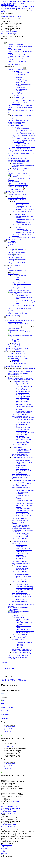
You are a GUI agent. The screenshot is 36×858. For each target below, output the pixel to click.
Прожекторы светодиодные (17, 270)
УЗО (13, 117)
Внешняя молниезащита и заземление (20, 371)
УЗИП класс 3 (20, 647)
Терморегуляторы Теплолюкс (25, 232)
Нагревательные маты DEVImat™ (22, 203)
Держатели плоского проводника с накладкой (23, 393)
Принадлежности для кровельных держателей (23, 438)
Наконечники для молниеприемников (22, 552)
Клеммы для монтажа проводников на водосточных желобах (25, 497)
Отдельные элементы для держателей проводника (23, 403)
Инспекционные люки (19, 479)
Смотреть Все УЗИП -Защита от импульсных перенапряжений (22, 635)
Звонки (13, 241)
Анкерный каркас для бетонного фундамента (23, 459)
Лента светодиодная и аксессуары (19, 269)
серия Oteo (19, 92)
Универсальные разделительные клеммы (23, 578)
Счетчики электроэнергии (16, 54)
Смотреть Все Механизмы (16, 252)
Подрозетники (12, 63)
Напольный (15, 361)
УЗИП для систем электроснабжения (18, 638)
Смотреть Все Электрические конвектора (21, 365)
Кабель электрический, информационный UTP (19, 320)
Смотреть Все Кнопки (15, 257)
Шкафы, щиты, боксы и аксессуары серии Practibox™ (25, 132)
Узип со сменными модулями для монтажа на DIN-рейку (25, 631)
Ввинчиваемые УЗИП (22, 619)
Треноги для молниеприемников (22, 559)
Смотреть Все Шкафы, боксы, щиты (23, 135)
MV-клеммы (19, 493)
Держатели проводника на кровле (24, 417)
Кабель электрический (15, 322)
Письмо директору (22, 10)
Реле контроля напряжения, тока (18, 56)
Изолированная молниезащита (23, 457)
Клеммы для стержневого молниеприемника (24, 501)
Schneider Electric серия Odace (25, 99)
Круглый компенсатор (23, 525)
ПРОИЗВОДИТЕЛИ (7, 5)
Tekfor (16, 137)
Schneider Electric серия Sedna (25, 100)
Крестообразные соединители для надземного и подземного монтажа (25, 505)
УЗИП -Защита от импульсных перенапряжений (18, 373)
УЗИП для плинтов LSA (23, 629)
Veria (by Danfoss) (19, 214)
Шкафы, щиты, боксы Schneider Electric (22, 144)
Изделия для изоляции (15, 64)
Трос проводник (21, 569)
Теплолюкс (17, 227)
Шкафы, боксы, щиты (15, 49)
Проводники (18, 565)
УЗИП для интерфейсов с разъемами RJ (24, 623)
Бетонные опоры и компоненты (21, 545)
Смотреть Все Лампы (18, 282)
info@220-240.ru (9, 747)
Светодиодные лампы (21, 275)
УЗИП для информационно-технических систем (21, 616)
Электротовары (20, 43)
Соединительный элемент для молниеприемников (25, 511)
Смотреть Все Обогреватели (13, 366)
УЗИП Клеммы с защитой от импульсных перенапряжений (21, 653)
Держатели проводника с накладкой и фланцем (23, 397)
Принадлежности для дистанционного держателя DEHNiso (24, 470)
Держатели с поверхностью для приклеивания (24, 430)
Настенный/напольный (19, 363)
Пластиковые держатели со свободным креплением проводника (24, 407)
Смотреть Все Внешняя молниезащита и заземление (21, 415)
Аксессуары (12, 246)
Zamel (14, 251)
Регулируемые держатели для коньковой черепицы (25, 441)
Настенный (15, 360)
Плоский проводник (22, 568)
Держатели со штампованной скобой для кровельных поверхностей (25, 434)
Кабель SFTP (16, 343)
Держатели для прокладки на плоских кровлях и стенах (25, 420)
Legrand (16, 71)
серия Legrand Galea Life (23, 81)
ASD (17, 279)
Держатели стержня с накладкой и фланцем (22, 400)
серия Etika (19, 77)
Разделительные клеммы (21, 574)
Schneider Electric (19, 97)
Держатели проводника (21, 381)
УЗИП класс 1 (20, 644)
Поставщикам (18, 1)
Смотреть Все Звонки (11, 264)
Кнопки (10, 244)
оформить (4, 662)
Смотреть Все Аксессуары (16, 262)
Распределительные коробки (17, 61)
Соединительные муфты (23, 508)
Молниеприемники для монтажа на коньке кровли (24, 549)
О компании (10, 1)
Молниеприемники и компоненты (19, 542)
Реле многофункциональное (21, 168)
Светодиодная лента (22, 295)
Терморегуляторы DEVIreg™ (25, 209)
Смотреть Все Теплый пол (12, 239)
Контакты (21, 3)
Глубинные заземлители (23, 449)
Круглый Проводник (22, 566)
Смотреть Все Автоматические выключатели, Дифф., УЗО (18, 121)
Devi (15, 201)
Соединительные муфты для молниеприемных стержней (24, 587)
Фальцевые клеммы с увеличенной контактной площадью (23, 515)
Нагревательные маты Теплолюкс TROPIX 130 (23, 230)
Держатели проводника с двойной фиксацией (23, 423)
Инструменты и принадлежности (24, 480)
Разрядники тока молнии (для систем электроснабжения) (25, 641)
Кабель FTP (15, 341)
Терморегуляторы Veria (23, 222)
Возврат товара (9, 730)
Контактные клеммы (22, 450)
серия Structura (20, 82)
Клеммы (10, 59)
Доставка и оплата (11, 3)
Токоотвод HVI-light (22, 536)
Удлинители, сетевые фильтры (17, 58)
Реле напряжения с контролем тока (23, 165)
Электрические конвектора (16, 353)
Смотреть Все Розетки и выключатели (19, 94)
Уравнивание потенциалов (22, 596)
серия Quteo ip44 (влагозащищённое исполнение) (21, 89)
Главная (3, 1)
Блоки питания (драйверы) (24, 300)
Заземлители (18, 447)
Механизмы (12, 242)
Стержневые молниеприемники (21, 555)
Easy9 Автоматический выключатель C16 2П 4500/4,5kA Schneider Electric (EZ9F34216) (15, 680)
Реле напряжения (17, 163)
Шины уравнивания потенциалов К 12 (22, 598)
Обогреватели (19, 351)
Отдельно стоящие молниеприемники (21, 466)
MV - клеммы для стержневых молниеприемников (25, 491)
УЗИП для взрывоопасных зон (25, 621)
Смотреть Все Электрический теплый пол (21, 237)
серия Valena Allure (21, 76)
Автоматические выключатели (21, 115)
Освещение (16, 265)
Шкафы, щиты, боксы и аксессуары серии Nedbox (24, 129)
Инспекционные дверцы (19, 477)
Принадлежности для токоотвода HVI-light (22, 534)
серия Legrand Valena (22, 72)
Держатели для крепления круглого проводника (24, 387)
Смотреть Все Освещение (12, 315)
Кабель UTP (15, 340)
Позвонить (16, 801)
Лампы (10, 267)
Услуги (3, 3)
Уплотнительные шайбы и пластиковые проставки (24, 411)
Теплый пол (17, 193)
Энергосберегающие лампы (22, 284)
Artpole (18, 280)
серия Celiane (20, 79)
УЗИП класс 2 (20, 645)
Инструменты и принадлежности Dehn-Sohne (25, 483)
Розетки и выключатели (15, 44)
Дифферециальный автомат (20, 119)
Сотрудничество (28, 1)
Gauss (17, 277)
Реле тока (15, 166)
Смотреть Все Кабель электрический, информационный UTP (16, 349)
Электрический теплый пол (17, 194)
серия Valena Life (21, 74)
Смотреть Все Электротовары (13, 191)
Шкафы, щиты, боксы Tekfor (25, 138)
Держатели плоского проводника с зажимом (23, 390)
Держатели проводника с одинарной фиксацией (23, 426)
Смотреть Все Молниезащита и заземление (18, 659)
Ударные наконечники (23, 452)
